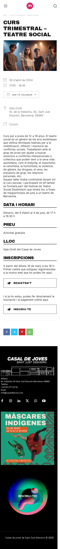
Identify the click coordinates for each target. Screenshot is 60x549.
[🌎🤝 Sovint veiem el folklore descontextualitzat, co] (27, 438)
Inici (5, 15)
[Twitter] (14, 332)
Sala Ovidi (15, 108)
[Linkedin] (19, 401)
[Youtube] (43, 401)
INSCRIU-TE (22, 309)
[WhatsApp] (29, 332)
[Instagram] (10, 401)
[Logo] (29, 6)
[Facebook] (6, 332)
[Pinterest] (22, 332)
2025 (51, 537)
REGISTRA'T (23, 283)
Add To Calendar (22, 95)
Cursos (13, 124)
